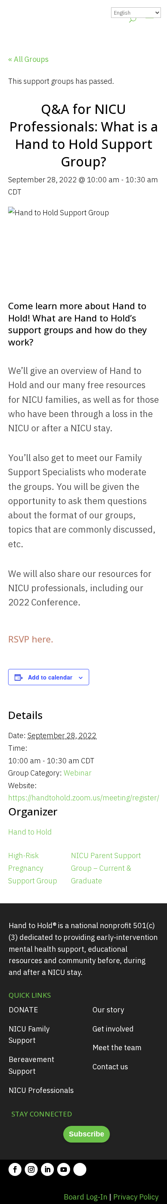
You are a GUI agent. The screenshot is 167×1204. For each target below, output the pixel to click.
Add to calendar (50, 677)
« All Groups (28, 59)
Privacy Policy (135, 1197)
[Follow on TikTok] (79, 1169)
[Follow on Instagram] (31, 1169)
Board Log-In (85, 1197)
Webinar (78, 773)
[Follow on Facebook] (15, 1169)
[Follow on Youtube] (63, 1169)
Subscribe (86, 1134)
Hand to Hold (30, 832)
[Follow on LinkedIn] (47, 1169)
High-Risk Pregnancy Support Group (32, 868)
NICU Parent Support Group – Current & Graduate (106, 868)
